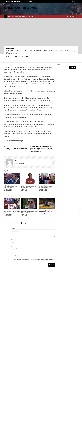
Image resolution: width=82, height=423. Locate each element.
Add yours (23, 223)
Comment (13, 228)
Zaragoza (16, 16)
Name (12, 239)
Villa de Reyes (10, 16)
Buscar (58, 64)
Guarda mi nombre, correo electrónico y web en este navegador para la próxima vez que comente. (33, 259)
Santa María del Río (23, 16)
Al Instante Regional (20, 7)
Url (11, 252)
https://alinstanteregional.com (19, 163)
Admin (16, 160)
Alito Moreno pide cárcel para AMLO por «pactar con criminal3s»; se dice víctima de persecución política (46, 186)
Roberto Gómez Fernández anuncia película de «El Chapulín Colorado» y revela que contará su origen (28, 186)
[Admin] (9, 162)
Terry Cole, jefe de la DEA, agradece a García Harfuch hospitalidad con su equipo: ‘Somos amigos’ (11, 186)
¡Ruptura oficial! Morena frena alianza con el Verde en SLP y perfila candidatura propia (12, 211)
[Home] (5, 16)
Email (12, 246)
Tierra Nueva (30, 16)
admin (26, 57)
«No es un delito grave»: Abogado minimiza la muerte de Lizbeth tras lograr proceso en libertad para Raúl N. (29, 211)
